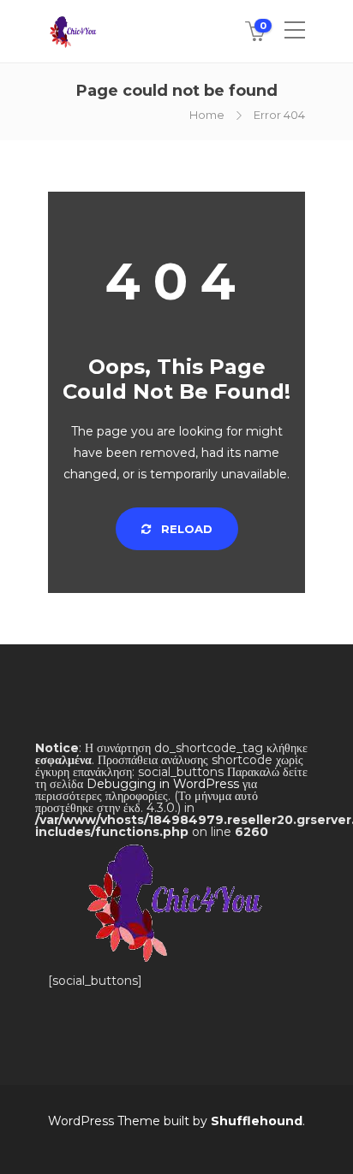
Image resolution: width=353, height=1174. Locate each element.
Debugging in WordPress (163, 784)
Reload (185, 529)
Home (206, 115)
